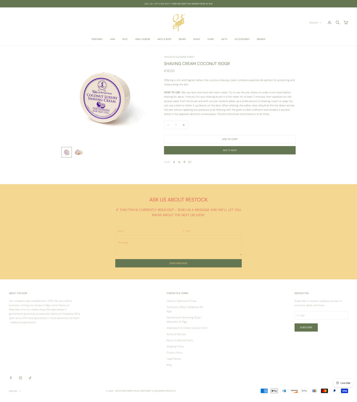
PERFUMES (97, 39)
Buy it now (230, 150)
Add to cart (230, 139)
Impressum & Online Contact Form (187, 328)
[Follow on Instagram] (20, 378)
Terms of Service (176, 334)
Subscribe (306, 327)
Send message (178, 263)
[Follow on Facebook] (11, 378)
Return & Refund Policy (180, 340)
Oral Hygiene (142, 39)
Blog (169, 365)
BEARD (182, 39)
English (314, 22)
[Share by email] (189, 162)
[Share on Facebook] (174, 162)
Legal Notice (174, 358)
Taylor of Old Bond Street (179, 57)
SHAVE (196, 39)
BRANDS (261, 39)
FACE (125, 39)
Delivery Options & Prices (182, 301)
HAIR (112, 39)
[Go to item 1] (66, 152)
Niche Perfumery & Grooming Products (155, 391)
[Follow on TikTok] (30, 378)
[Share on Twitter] (179, 162)
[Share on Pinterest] (184, 162)
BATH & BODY (164, 39)
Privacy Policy (175, 352)
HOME (211, 39)
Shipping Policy (175, 346)
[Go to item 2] (78, 152)
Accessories (242, 39)
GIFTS (224, 39)
